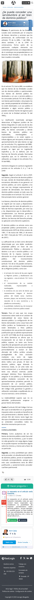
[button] (32, 3)
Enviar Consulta (23, 542)
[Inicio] (13, 1)
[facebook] (10, 533)
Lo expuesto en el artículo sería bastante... (20, 492)
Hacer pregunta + (19, 486)
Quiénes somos (9, 564)
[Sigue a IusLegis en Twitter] (24, 559)
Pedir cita (9, 542)
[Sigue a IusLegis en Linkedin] (28, 559)
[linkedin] (15, 533)
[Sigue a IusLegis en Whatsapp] (31, 559)
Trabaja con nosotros (22, 565)
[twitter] (13, 534)
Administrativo (30, 24)
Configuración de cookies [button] (23, 591)
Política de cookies (8, 591)
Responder (13, 520)
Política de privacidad (21, 589)
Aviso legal (9, 589)
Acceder (25, 3)
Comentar (23, 520)
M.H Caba (12, 23)
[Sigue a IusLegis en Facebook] (21, 559)
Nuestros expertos (9, 568)
